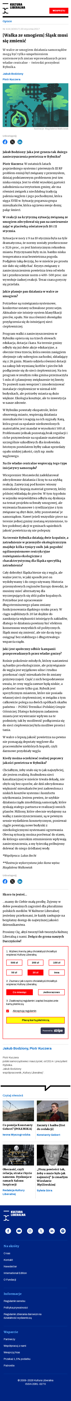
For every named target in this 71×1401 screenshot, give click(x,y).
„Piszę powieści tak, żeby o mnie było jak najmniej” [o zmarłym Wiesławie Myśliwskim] (52, 1177)
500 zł (14, 962)
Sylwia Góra (44, 1190)
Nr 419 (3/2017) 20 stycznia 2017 (21, 29)
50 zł (14, 972)
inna (56, 972)
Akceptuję (24, 1011)
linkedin (52, 1231)
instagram (30, 1231)
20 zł (35, 972)
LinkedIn (20, 142)
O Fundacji (10, 1279)
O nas (7, 1253)
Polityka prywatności (16, 1307)
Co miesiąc (19, 992)
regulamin (30, 1011)
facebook (8, 1231)
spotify (63, 1231)
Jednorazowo (51, 992)
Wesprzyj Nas (12, 1352)
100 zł (56, 962)
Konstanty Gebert (48, 1134)
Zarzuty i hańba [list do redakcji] (51, 1127)
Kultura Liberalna (14, 8)
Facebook (5, 142)
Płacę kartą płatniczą (35, 1020)
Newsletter (10, 1266)
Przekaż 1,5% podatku (17, 1359)
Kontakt (8, 1259)
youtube (19, 1231)
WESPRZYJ (59, 11)
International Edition (15, 1273)
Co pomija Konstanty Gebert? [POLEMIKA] (18, 1126)
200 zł (35, 962)
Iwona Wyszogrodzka (16, 1134)
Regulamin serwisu (14, 1301)
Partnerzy (9, 1339)
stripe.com (53, 1030)
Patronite (9, 1365)
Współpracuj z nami (15, 1345)
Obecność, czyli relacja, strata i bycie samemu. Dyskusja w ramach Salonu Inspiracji (17, 1177)
